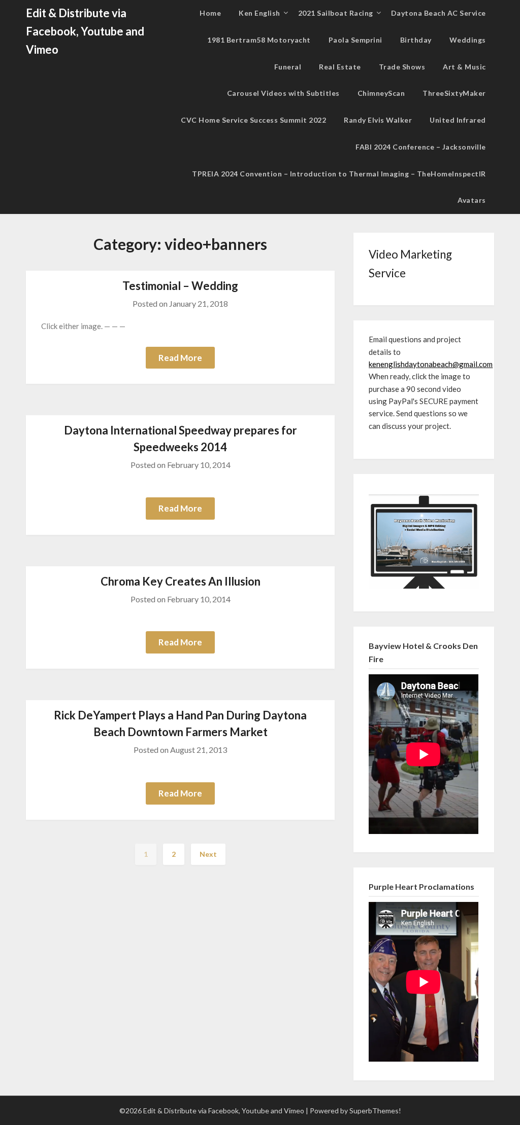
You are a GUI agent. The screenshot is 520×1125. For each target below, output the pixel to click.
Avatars (472, 200)
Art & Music (464, 66)
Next (208, 854)
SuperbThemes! (375, 1110)
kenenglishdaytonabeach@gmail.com (431, 364)
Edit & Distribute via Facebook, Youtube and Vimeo (85, 31)
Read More (180, 357)
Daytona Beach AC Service (438, 13)
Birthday (416, 39)
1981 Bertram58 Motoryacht (259, 39)
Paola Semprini (355, 39)
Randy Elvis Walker (378, 120)
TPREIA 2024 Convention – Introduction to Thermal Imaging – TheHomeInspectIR (339, 173)
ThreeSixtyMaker (454, 93)
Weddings (467, 39)
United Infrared (458, 120)
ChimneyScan (381, 93)
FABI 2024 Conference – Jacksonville (420, 146)
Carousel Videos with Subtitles (283, 93)
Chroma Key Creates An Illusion (181, 581)
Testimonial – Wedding (180, 286)
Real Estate (340, 66)
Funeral (288, 66)
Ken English (259, 13)
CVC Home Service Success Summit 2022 (253, 120)
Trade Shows (402, 66)
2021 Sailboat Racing (335, 13)
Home (210, 13)
